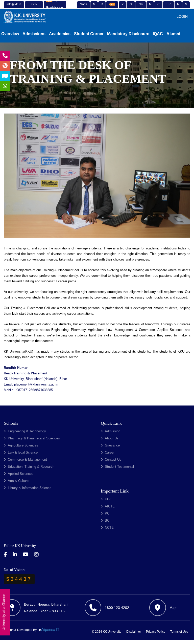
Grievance (112, 445)
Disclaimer (133, 631)
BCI (107, 520)
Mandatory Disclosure (128, 34)
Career (109, 452)
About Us (111, 438)
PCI (107, 513)
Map (173, 608)
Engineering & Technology (27, 431)
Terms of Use (179, 631)
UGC (108, 499)
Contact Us (113, 459)
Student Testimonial (119, 466)
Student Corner (89, 34)
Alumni (173, 34)
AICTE (110, 506)
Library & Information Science (29, 488)
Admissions (33, 34)
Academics (59, 34)
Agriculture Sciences (23, 445)
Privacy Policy (155, 631)
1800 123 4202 (117, 608)
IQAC (158, 34)
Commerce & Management (27, 459)
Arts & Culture (18, 481)
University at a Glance (4, 612)
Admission (112, 431)
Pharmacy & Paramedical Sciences (34, 438)
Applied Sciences (20, 474)
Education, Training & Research (31, 466)
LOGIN (182, 16)
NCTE (109, 527)
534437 (19, 579)
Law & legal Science (23, 452)
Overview (10, 34)
